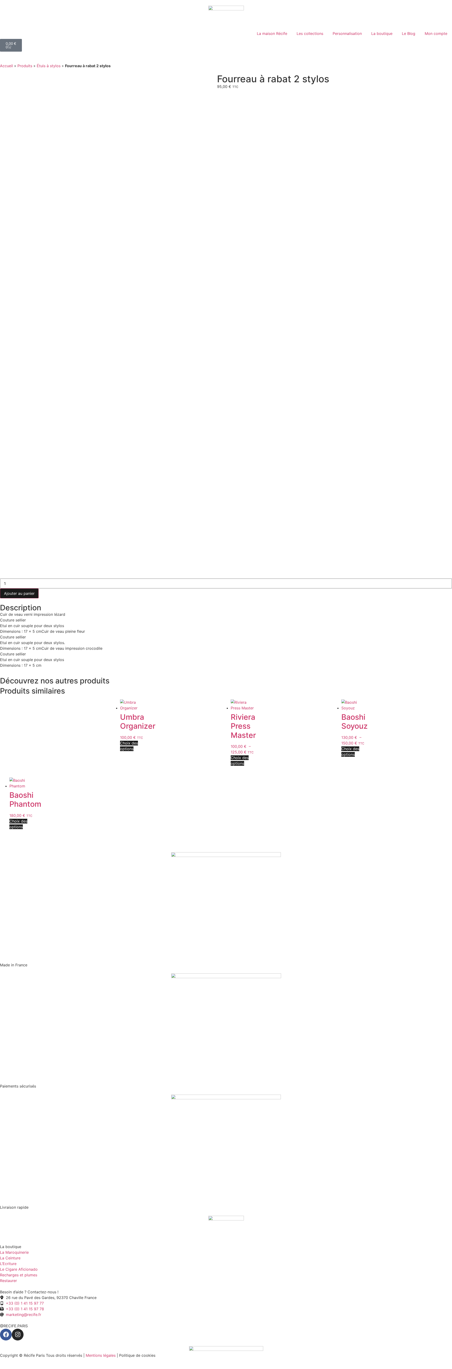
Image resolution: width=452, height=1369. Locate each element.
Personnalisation (347, 33)
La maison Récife (272, 33)
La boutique (381, 33)
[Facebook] (6, 1334)
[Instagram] (18, 1334)
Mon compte (436, 33)
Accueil (6, 65)
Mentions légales (101, 1355)
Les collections (310, 33)
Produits (24, 65)
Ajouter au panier (19, 593)
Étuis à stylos (49, 65)
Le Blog (408, 33)
